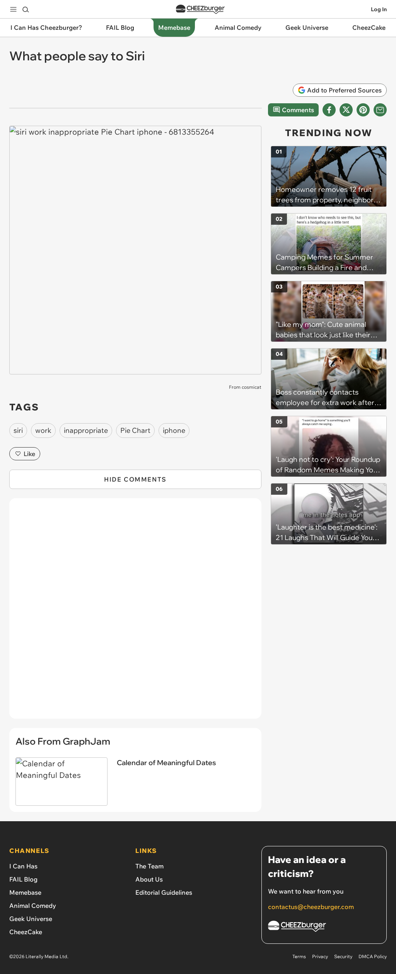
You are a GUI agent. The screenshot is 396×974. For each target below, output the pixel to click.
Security (343, 956)
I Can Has (23, 866)
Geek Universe (30, 919)
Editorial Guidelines (163, 892)
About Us (149, 879)
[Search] (25, 9)
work (43, 430)
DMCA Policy (372, 956)
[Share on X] (346, 109)
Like (29, 454)
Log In (379, 9)
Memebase (25, 892)
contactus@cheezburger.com (311, 907)
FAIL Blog (23, 879)
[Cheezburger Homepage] (200, 9)
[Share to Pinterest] (363, 109)
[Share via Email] (380, 109)
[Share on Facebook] (329, 109)
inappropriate (86, 430)
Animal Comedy (32, 905)
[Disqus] (135, 612)
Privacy (320, 956)
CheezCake (25, 932)
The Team (149, 866)
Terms (299, 956)
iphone (174, 430)
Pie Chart (135, 430)
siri (18, 430)
